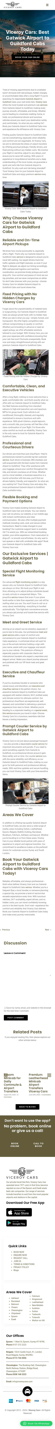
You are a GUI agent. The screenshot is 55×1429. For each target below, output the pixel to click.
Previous (6, 930)
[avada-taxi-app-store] (19, 1209)
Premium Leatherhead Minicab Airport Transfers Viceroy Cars (38, 1083)
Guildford (7, 102)
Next (47, 930)
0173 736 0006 (19, 1358)
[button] (6, 1075)
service (38, 174)
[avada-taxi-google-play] (16, 1220)
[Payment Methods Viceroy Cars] (27, 1400)
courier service (37, 744)
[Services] (22, 1168)
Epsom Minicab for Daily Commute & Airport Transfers (13, 1083)
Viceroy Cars (41, 102)
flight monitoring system (27, 582)
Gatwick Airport (33, 99)
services (43, 105)
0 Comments (46, 1095)
